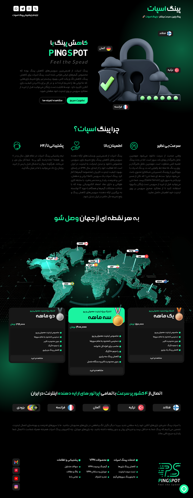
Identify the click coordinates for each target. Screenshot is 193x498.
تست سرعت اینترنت (127, 472)
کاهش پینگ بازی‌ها (126, 467)
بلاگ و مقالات (72, 472)
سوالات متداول (71, 467)
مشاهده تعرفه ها (52, 100)
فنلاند (162, 33)
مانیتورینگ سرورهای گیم (124, 477)
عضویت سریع (77, 100)
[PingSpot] (16, 470)
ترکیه (170, 70)
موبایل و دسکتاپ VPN (96, 472)
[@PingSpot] (16, 462)
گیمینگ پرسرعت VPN (97, 467)
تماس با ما (73, 477)
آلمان (102, 48)
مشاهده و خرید (156, 358)
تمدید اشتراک (101, 477)
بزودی (21, 407)
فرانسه (118, 107)
